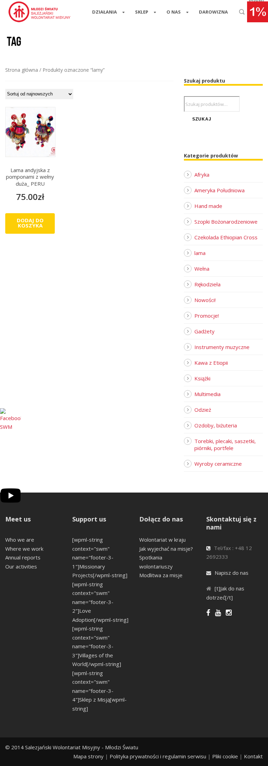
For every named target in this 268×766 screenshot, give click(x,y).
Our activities (21, 566)
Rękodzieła (207, 284)
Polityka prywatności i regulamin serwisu (158, 756)
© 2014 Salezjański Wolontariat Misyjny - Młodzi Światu (71, 747)
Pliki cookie (225, 756)
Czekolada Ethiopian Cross (226, 237)
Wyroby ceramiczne (218, 463)
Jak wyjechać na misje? (166, 548)
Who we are (19, 539)
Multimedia (207, 393)
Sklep (141, 12)
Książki (202, 378)
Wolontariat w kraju (162, 539)
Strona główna (21, 70)
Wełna (201, 268)
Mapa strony (88, 756)
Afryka (201, 174)
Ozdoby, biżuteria (215, 425)
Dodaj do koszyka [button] (30, 223)
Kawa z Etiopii (211, 362)
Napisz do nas (231, 572)
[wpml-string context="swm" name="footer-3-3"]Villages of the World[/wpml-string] (96, 646)
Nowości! (205, 299)
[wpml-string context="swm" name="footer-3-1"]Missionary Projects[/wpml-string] (99, 557)
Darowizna (213, 12)
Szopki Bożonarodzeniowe (226, 221)
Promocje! (206, 315)
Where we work (24, 548)
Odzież (202, 409)
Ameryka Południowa (219, 190)
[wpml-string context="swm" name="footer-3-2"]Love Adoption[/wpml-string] (100, 602)
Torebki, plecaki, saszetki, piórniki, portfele (225, 444)
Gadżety (204, 331)
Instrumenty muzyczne (222, 346)
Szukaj (201, 119)
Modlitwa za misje (161, 575)
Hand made (208, 205)
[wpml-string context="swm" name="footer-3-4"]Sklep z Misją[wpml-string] (99, 691)
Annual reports (22, 557)
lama (200, 252)
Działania (104, 12)
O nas (173, 12)
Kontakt (253, 756)
